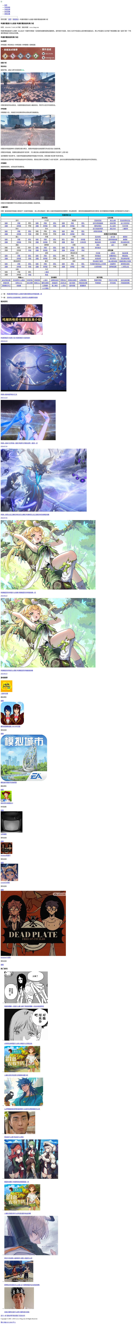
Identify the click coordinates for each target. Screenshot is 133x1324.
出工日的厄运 (125, 223)
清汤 (97, 245)
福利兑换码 (45, 283)
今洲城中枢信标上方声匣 (98, 264)
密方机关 (113, 258)
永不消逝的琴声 (98, 228)
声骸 (18, 223)
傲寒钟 (125, 237)
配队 (54, 223)
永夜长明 (98, 258)
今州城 (98, 253)
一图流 (46, 272)
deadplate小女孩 (5, 957)
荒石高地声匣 (125, 258)
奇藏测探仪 (112, 256)
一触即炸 (125, 228)
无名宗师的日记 (125, 220)
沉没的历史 (98, 220)
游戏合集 (7, 14)
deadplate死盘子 (5, 855)
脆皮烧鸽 (98, 242)
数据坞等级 (98, 280)
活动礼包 (63, 283)
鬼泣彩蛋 (125, 253)
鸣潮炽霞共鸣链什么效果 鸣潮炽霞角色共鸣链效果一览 (24, 294)
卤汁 (112, 245)
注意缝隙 (4, 834)
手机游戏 (7, 7)
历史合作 (22, 1315)
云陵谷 (113, 253)
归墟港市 (113, 264)
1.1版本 (45, 280)
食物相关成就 (125, 264)
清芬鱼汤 (98, 247)
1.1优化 (63, 285)
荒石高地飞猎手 (98, 261)
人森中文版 (4, 693)
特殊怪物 (37, 280)
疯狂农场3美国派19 (7, 803)
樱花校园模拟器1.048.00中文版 (10, 726)
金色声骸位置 (6, 280)
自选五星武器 (125, 280)
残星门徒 (98, 239)
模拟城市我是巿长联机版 (9, 782)
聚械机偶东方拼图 (125, 261)
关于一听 (4, 1315)
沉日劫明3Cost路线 (19, 280)
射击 (22, 70)
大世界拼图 (98, 266)
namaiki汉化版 (5, 882)
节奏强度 (98, 283)
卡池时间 (83, 242)
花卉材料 (98, 237)
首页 (5, 5)
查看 (2, 701)
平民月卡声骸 (112, 280)
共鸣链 (19, 226)
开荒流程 (113, 283)
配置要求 (83, 285)
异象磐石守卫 (6, 285)
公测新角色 (83, 280)
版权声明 (10, 1315)
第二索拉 (55, 285)
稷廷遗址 (125, 256)
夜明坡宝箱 (112, 266)
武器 (6, 226)
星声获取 (72, 285)
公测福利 (45, 285)
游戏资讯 (16, 19)
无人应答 (113, 226)
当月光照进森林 (98, 223)
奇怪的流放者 (98, 231)
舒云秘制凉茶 (125, 242)
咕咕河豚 (113, 223)
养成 (54, 226)
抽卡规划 (72, 283)
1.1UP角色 (45, 288)
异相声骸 (30, 280)
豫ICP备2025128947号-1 (8, 1322)
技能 (6, 223)
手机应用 (7, 9)
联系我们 (16, 1315)
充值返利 (55, 283)
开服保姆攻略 (125, 283)
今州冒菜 (113, 242)
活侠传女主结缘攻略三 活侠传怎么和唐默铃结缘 (22, 297)
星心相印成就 (112, 261)
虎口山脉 (113, 220)
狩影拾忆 (63, 280)
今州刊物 (125, 226)
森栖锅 (125, 239)
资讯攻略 (7, 11)
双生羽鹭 (30, 283)
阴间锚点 (98, 256)
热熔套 (19, 285)
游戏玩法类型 (72, 280)
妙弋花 (113, 237)
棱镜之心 (37, 283)
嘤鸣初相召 (98, 226)
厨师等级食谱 (112, 239)
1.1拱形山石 (125, 266)
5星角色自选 (55, 280)
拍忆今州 (113, 228)
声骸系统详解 (83, 283)
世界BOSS (18, 283)
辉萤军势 (6, 283)
